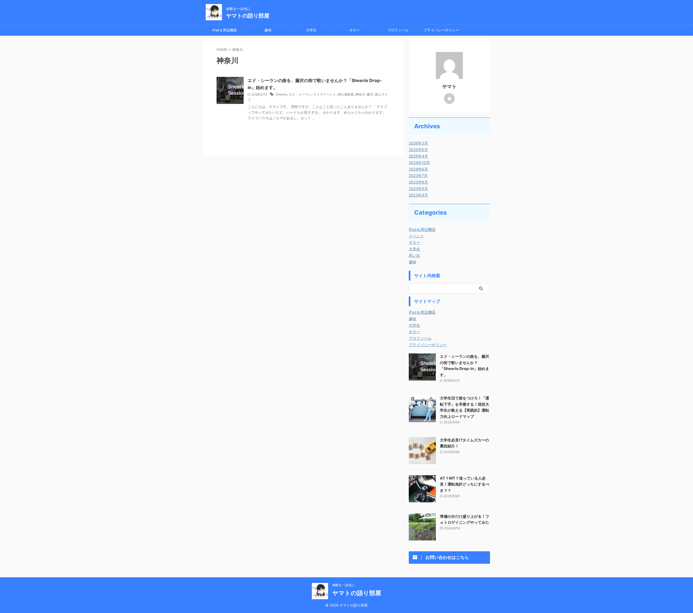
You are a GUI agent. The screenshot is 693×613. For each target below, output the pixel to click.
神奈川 (360, 94)
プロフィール (397, 30)
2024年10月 (419, 162)
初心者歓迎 (346, 94)
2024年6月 (418, 169)
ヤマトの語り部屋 (247, 15)
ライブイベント (324, 94)
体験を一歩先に (343, 585)
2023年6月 (418, 182)
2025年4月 (418, 156)
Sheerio (281, 94)
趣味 (268, 30)
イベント (416, 236)
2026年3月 (418, 143)
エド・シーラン (300, 94)
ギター (354, 30)
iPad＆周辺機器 (224, 30)
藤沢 (370, 94)
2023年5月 (418, 188)
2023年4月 (418, 195)
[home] (449, 98)
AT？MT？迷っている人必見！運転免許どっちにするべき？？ (464, 484)
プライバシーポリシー (441, 30)
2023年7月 (418, 175)
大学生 (311, 30)
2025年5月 (418, 149)
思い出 (414, 255)
